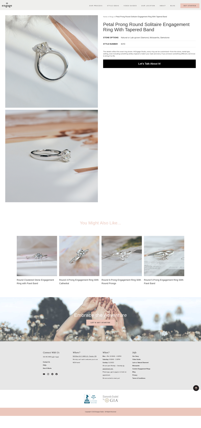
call (53, 357)
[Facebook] (56, 374)
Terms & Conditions (138, 378)
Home (105, 17)
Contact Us (46, 362)
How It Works (47, 368)
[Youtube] (44, 374)
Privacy (134, 375)
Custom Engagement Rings (141, 369)
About (163, 5)
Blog (172, 5)
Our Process (95, 5)
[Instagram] (48, 374)
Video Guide (136, 359)
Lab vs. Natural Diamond (140, 362)
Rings (112, 17)
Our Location (148, 5)
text (57, 357)
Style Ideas (113, 5)
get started (190, 5)
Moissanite (135, 365)
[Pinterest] (52, 374)
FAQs (44, 365)
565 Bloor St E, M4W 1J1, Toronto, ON (84, 356)
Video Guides (130, 5)
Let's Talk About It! (149, 63)
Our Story (135, 356)
